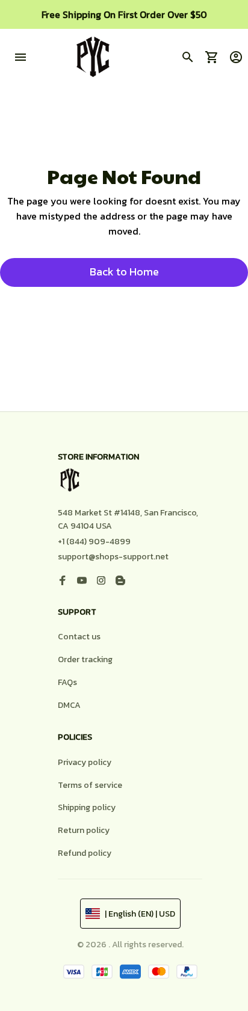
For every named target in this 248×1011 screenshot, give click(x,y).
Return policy (84, 830)
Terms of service (90, 785)
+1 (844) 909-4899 (94, 541)
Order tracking (85, 659)
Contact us (79, 636)
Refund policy (84, 853)
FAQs (67, 682)
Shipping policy (87, 807)
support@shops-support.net (113, 556)
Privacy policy (84, 762)
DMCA (69, 705)
